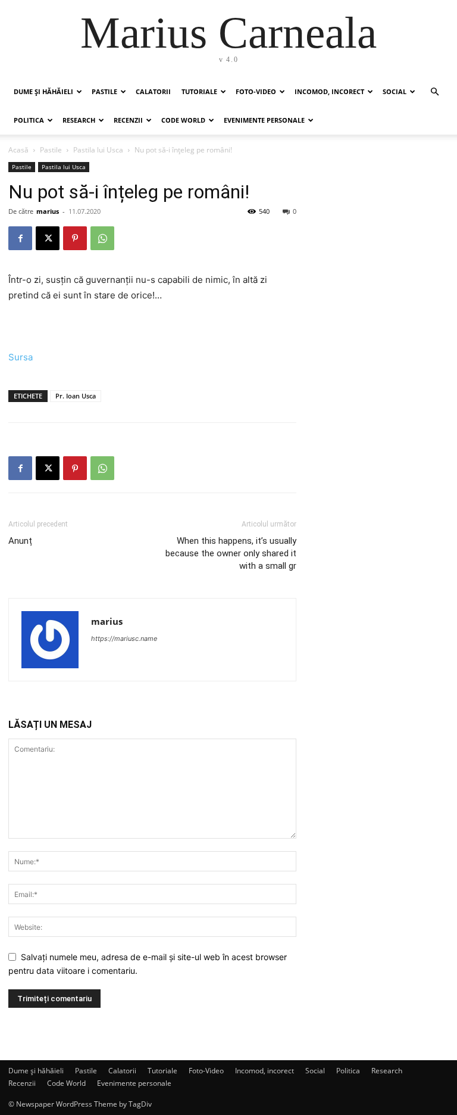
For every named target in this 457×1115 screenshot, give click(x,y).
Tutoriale (199, 91)
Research (78, 120)
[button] (434, 92)
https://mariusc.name (124, 638)
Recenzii (128, 120)
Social (394, 91)
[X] (48, 238)
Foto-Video (256, 91)
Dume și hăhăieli (43, 91)
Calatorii (153, 91)
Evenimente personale (264, 120)
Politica (29, 120)
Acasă (18, 150)
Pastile (104, 91)
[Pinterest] (75, 238)
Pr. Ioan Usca (75, 395)
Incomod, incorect (329, 91)
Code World (183, 120)
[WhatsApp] (102, 238)
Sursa (20, 357)
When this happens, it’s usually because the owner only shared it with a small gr (230, 553)
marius (47, 211)
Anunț (20, 540)
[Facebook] (20, 238)
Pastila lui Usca (98, 150)
